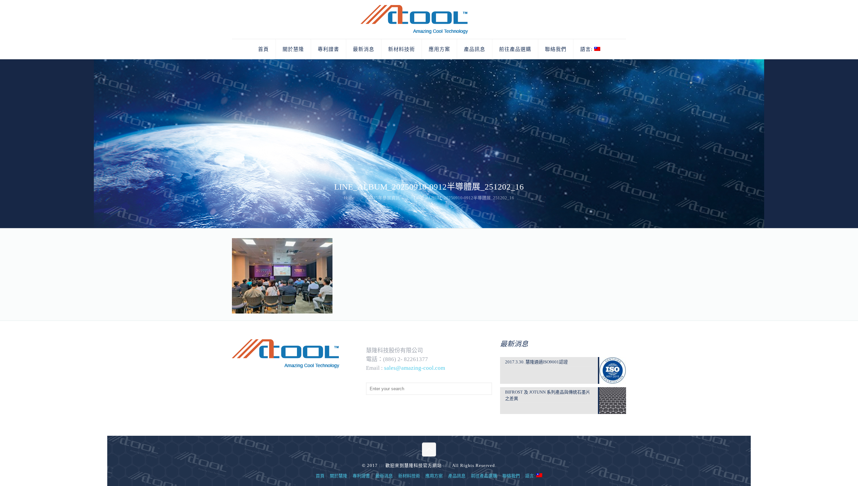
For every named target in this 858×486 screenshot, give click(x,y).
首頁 (320, 475)
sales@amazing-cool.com (414, 368)
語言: (530, 475)
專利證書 (361, 475)
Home (349, 197)
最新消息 (384, 475)
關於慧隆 (338, 475)
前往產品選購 (484, 475)
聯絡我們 (511, 475)
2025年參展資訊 (384, 197)
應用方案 (434, 475)
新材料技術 (409, 475)
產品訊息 (457, 475)
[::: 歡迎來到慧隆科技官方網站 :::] (429, 19)
